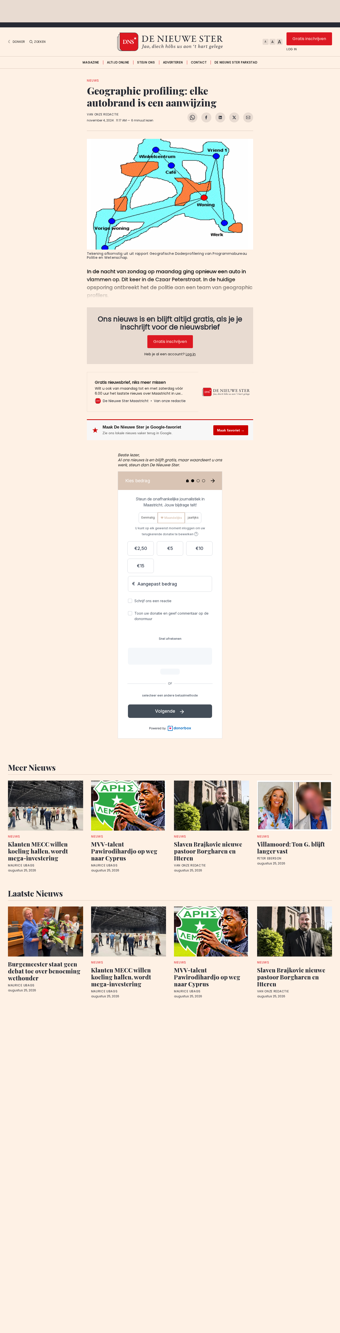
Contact (199, 62)
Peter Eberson (269, 858)
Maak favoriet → (230, 430)
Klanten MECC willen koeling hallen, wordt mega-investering (38, 851)
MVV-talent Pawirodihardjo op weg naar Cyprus (124, 851)
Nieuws (93, 80)
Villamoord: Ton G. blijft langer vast (291, 847)
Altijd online (118, 62)
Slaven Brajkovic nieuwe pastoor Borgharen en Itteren (208, 851)
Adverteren (173, 62)
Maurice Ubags (21, 865)
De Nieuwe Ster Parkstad (236, 62)
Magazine (91, 62)
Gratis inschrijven (309, 39)
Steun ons (146, 62)
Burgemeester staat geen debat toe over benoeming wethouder (44, 971)
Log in (291, 49)
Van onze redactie (103, 114)
